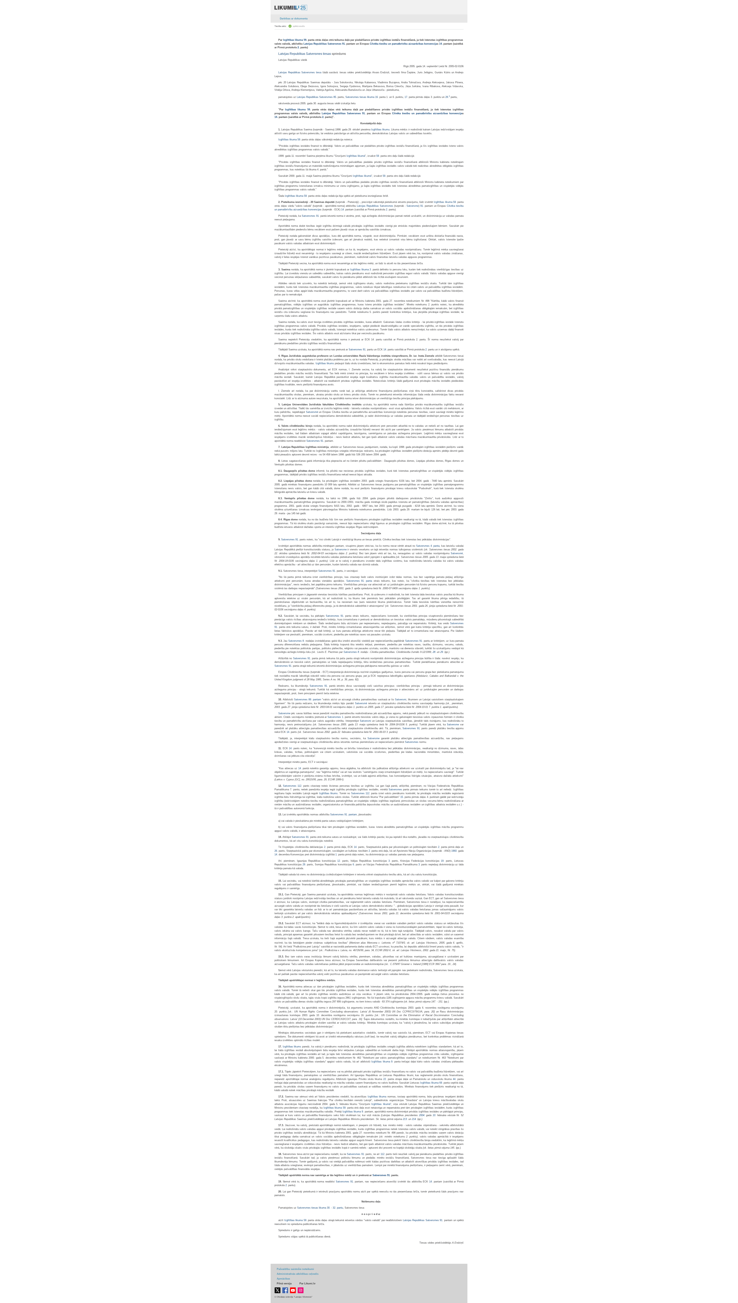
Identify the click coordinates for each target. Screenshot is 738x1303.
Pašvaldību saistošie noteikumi (295, 1269)
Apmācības (283, 1278)
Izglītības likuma (293, 39)
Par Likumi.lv (307, 1283)
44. (454, 1079)
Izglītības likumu (380, 129)
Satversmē (312, 412)
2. (299, 47)
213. (405, 1119)
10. (434, 1115)
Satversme (412, 205)
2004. (422, 1115)
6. (354, 864)
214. (414, 1119)
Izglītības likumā (356, 155)
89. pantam (314, 699)
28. (447, 97)
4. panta (435, 545)
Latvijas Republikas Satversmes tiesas (304, 53)
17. (406, 97)
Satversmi (400, 699)
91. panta (366, 580)
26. (276, 850)
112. (300, 785)
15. (402, 797)
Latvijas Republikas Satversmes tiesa (299, 72)
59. (305, 39)
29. (442, 652)
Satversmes (308, 215)
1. (343, 717)
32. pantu (338, 1207)
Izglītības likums (325, 363)
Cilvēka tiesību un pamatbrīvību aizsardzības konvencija (403, 43)
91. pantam (350, 814)
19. (442, 860)
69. (441, 1082)
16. (377, 97)
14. (441, 43)
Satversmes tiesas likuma (359, 97)
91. (344, 43)
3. (371, 269)
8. (304, 640)
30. (328, 1207)
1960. (454, 850)
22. (385, 1079)
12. (339, 860)
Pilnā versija (284, 1283)
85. (335, 97)
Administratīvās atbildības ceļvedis (297, 1273)
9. (392, 1061)
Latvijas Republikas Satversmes (322, 43)
